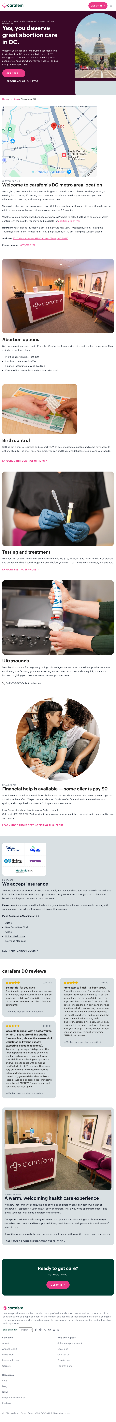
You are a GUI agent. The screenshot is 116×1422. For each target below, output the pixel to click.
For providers (64, 1365)
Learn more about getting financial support (33, 825)
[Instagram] (58, 1329)
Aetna (8, 922)
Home (5, 99)
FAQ (4, 1380)
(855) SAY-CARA (42, 1413)
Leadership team (11, 1360)
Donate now (63, 1360)
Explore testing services (19, 569)
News (5, 1391)
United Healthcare (15, 936)
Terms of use (27, 1413)
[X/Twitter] (45, 1329)
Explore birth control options (23, 460)
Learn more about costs (19, 950)
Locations (14, 99)
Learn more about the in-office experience (34, 1241)
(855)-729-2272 (27, 245)
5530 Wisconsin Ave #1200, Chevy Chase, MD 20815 (40, 238)
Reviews (6, 1403)
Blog (4, 1386)
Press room (8, 1354)
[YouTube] (49, 1329)
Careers (6, 1365)
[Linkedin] (54, 1329)
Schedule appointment (69, 1343)
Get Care (97, 5)
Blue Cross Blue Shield (17, 927)
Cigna (8, 931)
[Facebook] (40, 1329)
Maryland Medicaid (15, 940)
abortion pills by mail (69, 220)
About (5, 1343)
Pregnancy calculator (22, 81)
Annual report (9, 1348)
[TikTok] (36, 1329)
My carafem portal (61, 1413)
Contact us (63, 1354)
